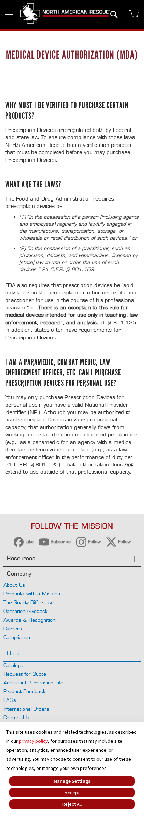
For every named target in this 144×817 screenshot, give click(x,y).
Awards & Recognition (29, 620)
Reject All (72, 804)
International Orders (26, 709)
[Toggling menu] (9, 14)
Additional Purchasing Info (33, 682)
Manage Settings (72, 781)
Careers (12, 628)
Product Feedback (24, 691)
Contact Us (16, 717)
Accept (72, 792)
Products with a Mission (31, 594)
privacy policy (33, 741)
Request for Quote (24, 674)
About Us (14, 585)
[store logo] (65, 14)
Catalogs (13, 665)
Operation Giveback (25, 611)
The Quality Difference (28, 602)
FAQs (9, 700)
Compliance (16, 637)
